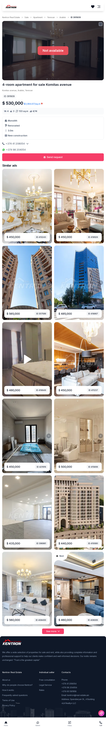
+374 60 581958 (69, 691)
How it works (8, 690)
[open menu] (98, 7)
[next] (48, 206)
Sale (27, 17)
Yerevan (51, 17)
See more (51, 631)
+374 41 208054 (15, 143)
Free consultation (47, 680)
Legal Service (45, 685)
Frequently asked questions (15, 695)
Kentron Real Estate (11, 17)
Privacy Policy (8, 705)
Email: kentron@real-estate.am (75, 695)
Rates (41, 690)
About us (6, 680)
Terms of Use (8, 700)
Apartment (38, 17)
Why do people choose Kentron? (17, 685)
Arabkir (62, 17)
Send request (55, 157)
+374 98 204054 (16, 149)
